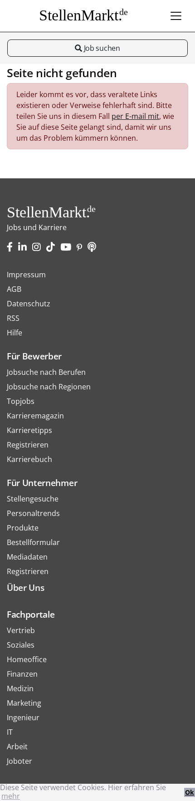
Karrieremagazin (35, 416)
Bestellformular (33, 542)
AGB (14, 289)
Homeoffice (27, 659)
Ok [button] (189, 792)
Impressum (26, 275)
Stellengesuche (32, 499)
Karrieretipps (29, 430)
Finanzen (22, 674)
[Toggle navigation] (176, 16)
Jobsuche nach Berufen (46, 372)
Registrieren (28, 445)
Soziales (20, 645)
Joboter (19, 761)
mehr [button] (10, 796)
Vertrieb (21, 630)
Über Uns (25, 587)
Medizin (20, 688)
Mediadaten (27, 557)
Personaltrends (33, 513)
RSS (13, 318)
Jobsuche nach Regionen (49, 387)
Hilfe (14, 333)
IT (10, 732)
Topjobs (20, 401)
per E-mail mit (135, 116)
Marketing (24, 703)
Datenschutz (28, 304)
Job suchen (101, 48)
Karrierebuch (29, 459)
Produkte (23, 528)
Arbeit (17, 747)
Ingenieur (23, 717)
